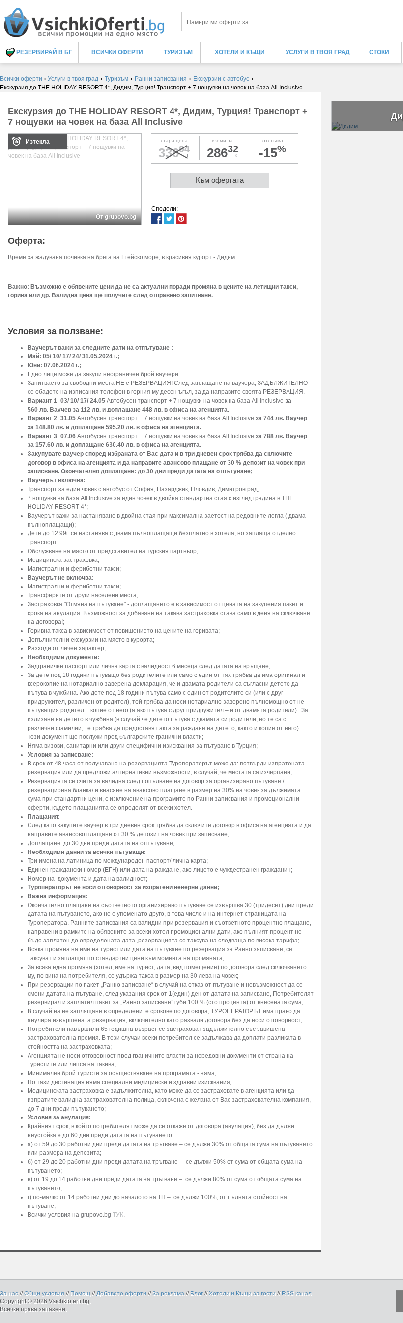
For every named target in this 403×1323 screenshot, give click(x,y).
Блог (196, 1293)
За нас (9, 1293)
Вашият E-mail (60, 88)
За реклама (168, 1293)
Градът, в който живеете (74, 123)
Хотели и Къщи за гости (242, 1293)
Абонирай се (129, 182)
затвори (351, 59)
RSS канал (297, 1293)
